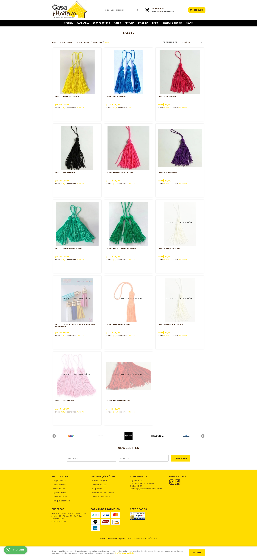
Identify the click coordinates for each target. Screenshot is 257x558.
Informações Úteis (103, 476)
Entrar (154, 11)
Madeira (143, 23)
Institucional (60, 476)
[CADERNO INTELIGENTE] (157, 436)
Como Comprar (99, 481)
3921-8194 (136, 481)
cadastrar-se (167, 11)
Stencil (68, 23)
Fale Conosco (59, 485)
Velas (189, 23)
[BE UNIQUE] (128, 436)
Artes (117, 23)
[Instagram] (171, 482)
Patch (155, 23)
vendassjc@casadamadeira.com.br (146, 489)
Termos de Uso (99, 485)
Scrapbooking (101, 23)
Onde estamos (60, 497)
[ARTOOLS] (99, 436)
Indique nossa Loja (61, 501)
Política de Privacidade (103, 493)
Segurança (97, 489)
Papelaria (83, 23)
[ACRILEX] (70, 436)
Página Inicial (59, 481)
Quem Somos (59, 493)
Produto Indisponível (180, 224)
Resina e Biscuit (172, 23)
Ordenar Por (170, 42)
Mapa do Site (59, 489)
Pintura (129, 23)
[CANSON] (186, 436)
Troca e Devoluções (101, 497)
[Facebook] (177, 482)
